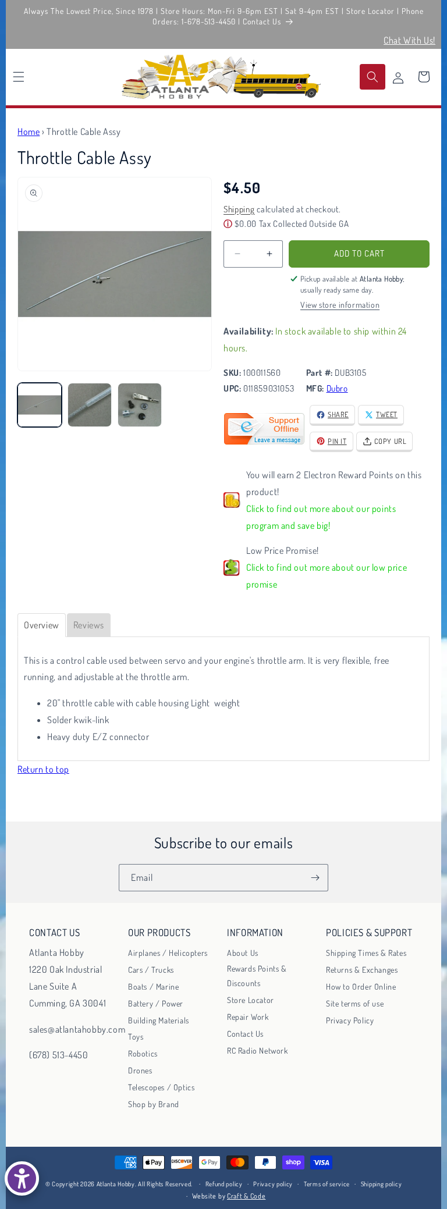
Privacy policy (273, 1184)
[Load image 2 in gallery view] (90, 405)
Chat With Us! (409, 40)
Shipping (239, 209)
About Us (242, 953)
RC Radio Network (257, 1050)
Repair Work (248, 1017)
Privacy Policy (350, 1020)
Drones (140, 1070)
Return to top (43, 769)
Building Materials (158, 1020)
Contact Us (245, 1034)
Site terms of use (355, 1003)
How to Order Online (361, 986)
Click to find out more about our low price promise (326, 575)
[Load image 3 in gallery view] (140, 405)
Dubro (337, 388)
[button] (18, 77)
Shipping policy (381, 1184)
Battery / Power (155, 1003)
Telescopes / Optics (161, 1087)
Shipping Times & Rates (366, 953)
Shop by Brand (153, 1104)
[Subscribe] (315, 877)
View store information (339, 305)
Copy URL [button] (390, 441)
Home (28, 131)
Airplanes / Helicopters (168, 953)
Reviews (88, 625)
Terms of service (327, 1184)
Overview (41, 625)
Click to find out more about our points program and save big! (321, 517)
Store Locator (250, 1000)
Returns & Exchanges (362, 970)
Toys (135, 1036)
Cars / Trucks (151, 970)
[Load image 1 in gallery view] (39, 405)
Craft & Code (246, 1196)
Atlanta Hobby (116, 1184)
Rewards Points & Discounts (257, 975)
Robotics (143, 1053)
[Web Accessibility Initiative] (22, 1178)
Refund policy (224, 1184)
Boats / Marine (153, 986)
